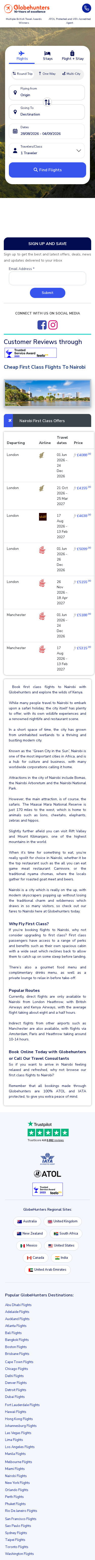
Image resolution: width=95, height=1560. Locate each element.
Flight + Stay (72, 58)
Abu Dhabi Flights (18, 1305)
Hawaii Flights (15, 1412)
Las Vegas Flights (18, 1433)
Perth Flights (14, 1497)
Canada (38, 1257)
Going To (27, 108)
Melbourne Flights (18, 1462)
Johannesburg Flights (21, 1426)
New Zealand (33, 1233)
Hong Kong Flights (19, 1419)
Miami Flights (15, 1469)
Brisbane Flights (17, 1354)
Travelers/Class (31, 147)
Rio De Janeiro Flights (21, 1511)
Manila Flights (15, 1454)
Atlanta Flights (16, 1326)
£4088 (82, 455)
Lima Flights (14, 1440)
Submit (47, 292)
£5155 (82, 582)
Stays (47, 58)
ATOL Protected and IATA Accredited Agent (70, 21)
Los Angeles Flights (20, 1447)
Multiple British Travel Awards (24, 21)
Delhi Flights (14, 1376)
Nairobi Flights (16, 1476)
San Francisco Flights (20, 1519)
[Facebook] (42, 325)
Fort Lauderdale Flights (22, 1405)
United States (64, 1245)
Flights (22, 58)
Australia (30, 1221)
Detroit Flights (15, 1390)
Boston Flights (16, 1347)
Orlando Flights (16, 1490)
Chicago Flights (16, 1369)
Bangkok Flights (17, 1340)
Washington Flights (19, 1554)
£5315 (82, 648)
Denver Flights (16, 1383)
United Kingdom (65, 1221)
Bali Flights (13, 1333)
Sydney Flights (16, 1533)
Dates (25, 127)
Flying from (29, 89)
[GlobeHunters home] (27, 8)
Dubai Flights (15, 1397)
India (64, 1257)
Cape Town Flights (19, 1362)
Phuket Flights (15, 1504)
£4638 (82, 515)
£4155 (82, 488)
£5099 (82, 549)
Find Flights (50, 170)
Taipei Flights (15, 1540)
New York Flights (17, 1483)
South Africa (69, 1233)
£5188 (82, 615)
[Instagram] (53, 325)
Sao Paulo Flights (18, 1526)
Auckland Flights (17, 1319)
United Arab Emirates (50, 1269)
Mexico (31, 1245)
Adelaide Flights (17, 1312)
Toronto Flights (16, 1547)
